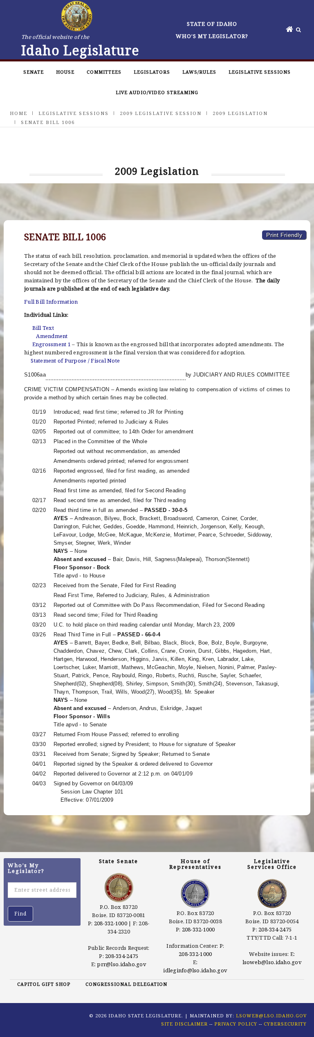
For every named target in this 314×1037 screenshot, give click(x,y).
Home (18, 113)
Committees (104, 72)
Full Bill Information (51, 301)
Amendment (51, 336)
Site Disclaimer (184, 1024)
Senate (33, 72)
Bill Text (43, 327)
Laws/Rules (199, 72)
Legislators (152, 72)
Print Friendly (284, 235)
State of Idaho (212, 23)
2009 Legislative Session (161, 113)
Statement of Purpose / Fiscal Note (75, 360)
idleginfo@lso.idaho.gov (195, 970)
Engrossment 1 (51, 344)
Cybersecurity (285, 1024)
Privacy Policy (235, 1024)
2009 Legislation (240, 113)
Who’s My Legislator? (212, 36)
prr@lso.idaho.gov (121, 964)
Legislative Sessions (260, 72)
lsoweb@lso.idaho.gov (272, 962)
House (65, 72)
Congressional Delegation (126, 984)
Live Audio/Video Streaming (157, 92)
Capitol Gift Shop (43, 984)
